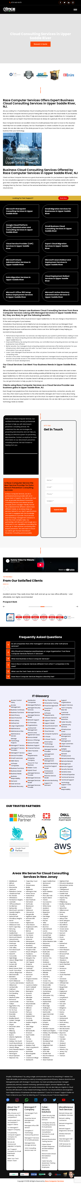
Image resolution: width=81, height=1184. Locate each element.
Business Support (33, 745)
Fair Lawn (63, 1004)
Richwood (12, 1000)
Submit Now (58, 510)
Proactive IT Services (48, 709)
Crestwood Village (32, 1058)
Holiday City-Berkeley (50, 1033)
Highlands (29, 889)
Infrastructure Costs (66, 730)
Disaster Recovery (17, 786)
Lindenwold (63, 927)
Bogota (45, 889)
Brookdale (46, 956)
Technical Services (67, 777)
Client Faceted (33, 751)
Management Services (49, 755)
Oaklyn (11, 1004)
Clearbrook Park (14, 894)
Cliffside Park (64, 983)
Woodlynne (13, 914)
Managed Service (34, 712)
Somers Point (47, 968)
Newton (45, 1027)
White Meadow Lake (50, 941)
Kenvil (11, 921)
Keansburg (46, 946)
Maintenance (15, 728)
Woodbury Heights (15, 918)
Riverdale (12, 1014)
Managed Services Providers (50, 750)
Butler (28, 1037)
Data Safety (15, 720)
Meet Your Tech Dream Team (13, 1160)
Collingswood (64, 889)
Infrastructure (49, 747)
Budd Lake (46, 952)
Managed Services (34, 778)
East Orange (64, 1031)
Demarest (29, 902)
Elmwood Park (64, 954)
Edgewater (46, 1049)
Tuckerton (12, 952)
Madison (62, 935)
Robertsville (47, 1020)
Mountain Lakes (14, 1027)
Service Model (32, 737)
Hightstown (30, 923)
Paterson (63, 1047)
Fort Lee (62, 1010)
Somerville (46, 1035)
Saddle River (13, 933)
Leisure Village (14, 1047)
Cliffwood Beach (15, 904)
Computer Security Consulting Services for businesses (48, 1125)
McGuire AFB (30, 918)
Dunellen (29, 1014)
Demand (14, 781)
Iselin (61, 941)
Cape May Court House (31, 882)
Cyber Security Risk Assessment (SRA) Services (48, 1118)
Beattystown (13, 1051)
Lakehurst (12, 889)
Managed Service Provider (34, 774)
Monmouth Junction (16, 910)
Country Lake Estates (16, 983)
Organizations (32, 725)
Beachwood (47, 1000)
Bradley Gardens (65, 904)
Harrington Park (31, 891)
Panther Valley (14, 991)
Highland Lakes (31, 916)
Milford (11, 883)
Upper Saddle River (49, 881)
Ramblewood (30, 943)
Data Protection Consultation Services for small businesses (48, 1133)
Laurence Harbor (31, 985)
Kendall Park (47, 935)
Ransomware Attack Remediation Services (49, 1156)
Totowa (45, 979)
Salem (28, 921)
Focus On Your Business (33, 764)
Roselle (62, 966)
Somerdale (30, 929)
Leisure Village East (15, 973)
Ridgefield (46, 993)
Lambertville (13, 987)
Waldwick (46, 962)
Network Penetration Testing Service (49, 1140)
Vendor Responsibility (65, 788)
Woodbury (46, 954)
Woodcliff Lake (31, 948)
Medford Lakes (14, 997)
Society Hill (13, 964)
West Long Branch (32, 1047)
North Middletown (15, 935)
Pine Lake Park (47, 896)
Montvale (46, 904)
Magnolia (12, 1033)
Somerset (63, 979)
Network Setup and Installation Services (66, 1114)
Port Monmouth (14, 950)
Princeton (63, 1000)
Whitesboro (13, 898)
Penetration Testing (51, 703)
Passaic (62, 1037)
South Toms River (15, 970)
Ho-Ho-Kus (13, 1010)
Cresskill (45, 914)
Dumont (62, 933)
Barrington (29, 991)
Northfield (29, 1051)
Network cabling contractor (64, 1119)
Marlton (45, 948)
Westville (12, 1016)
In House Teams (50, 739)
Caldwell (29, 1049)
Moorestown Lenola (66, 885)
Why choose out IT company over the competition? (14, 1115)
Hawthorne (63, 948)
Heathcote (29, 983)
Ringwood (46, 1039)
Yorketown (29, 981)
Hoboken (63, 1024)
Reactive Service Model (50, 777)
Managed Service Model (34, 716)
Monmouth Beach (15, 937)
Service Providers (17, 756)
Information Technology (48, 743)
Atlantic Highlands (15, 1037)
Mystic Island (47, 898)
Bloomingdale (30, 1054)
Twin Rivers (30, 1002)
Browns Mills (47, 985)
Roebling (12, 995)
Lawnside (12, 902)
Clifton (62, 1041)
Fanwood (29, 1041)
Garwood (12, 1039)
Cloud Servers (49, 731)
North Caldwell (31, 987)
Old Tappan (30, 962)
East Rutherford (48, 950)
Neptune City (13, 1058)
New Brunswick (65, 1029)
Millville (62, 989)
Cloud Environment (51, 726)
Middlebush (13, 881)
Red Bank (46, 1024)
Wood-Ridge (47, 937)
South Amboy (47, 933)
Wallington (46, 1008)
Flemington (13, 1054)
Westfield (63, 993)
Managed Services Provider (34, 786)
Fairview (62, 900)
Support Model (49, 723)
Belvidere (12, 977)
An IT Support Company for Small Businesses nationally (14, 1152)
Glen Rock (46, 1016)
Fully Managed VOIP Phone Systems (66, 1140)
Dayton (28, 1029)
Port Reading (13, 993)
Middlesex (46, 1058)
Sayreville (63, 1016)
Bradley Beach (14, 1018)
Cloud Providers (49, 728)
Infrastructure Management (66, 735)
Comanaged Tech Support (31, 1114)
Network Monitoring (51, 764)
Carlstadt (29, 968)
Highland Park (64, 881)
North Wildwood (14, 981)
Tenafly (62, 906)
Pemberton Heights (16, 900)
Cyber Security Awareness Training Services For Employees (48, 1164)
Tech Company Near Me (66, 709)
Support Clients (49, 720)
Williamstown (64, 910)
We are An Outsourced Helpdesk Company (14, 1144)
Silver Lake (12, 1022)
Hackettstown (47, 939)
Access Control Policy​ (16, 701)
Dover (62, 937)
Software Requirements (49, 714)
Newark (62, 1054)
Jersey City (63, 1051)
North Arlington (65, 921)
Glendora (29, 898)
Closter (45, 900)
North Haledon (48, 891)
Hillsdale (45, 973)
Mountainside (30, 1004)
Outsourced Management (32, 729)
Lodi (61, 977)
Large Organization (17, 726)
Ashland (45, 894)
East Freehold (30, 900)
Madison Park (30, 1045)
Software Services (50, 718)
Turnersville (13, 979)
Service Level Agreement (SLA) (34, 734)
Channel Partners (34, 748)
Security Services (67, 769)
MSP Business (65, 746)
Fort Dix (28, 1039)
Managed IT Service (17, 745)
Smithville (29, 1020)
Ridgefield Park (48, 1045)
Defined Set (15, 723)
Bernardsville (30, 1031)
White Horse (47, 906)
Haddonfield (47, 1002)
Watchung (29, 966)
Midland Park (30, 1016)
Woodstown (13, 1012)
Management (66, 764)
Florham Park (47, 1010)
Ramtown (29, 975)
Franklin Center (31, 956)
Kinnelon (46, 960)
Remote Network (67, 761)
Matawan (46, 910)
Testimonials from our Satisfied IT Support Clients (14, 1122)
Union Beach (30, 925)
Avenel (62, 946)
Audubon (46, 908)
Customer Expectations (65, 713)
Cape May (12, 962)
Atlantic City (64, 1049)
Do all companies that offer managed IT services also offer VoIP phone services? (39, 645)
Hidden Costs (32, 768)
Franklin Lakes (47, 989)
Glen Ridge (29, 1027)
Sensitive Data (66, 772)
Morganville (30, 914)
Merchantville (14, 975)
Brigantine (46, 912)
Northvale (29, 904)
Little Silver (29, 937)
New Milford (63, 925)
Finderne (29, 964)
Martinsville (46, 1012)
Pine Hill (45, 975)
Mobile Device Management (49, 760)
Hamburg (12, 931)
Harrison (62, 956)
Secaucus (63, 968)
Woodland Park (48, 1041)
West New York (65, 1027)
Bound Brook (47, 970)
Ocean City (47, 981)
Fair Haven (29, 935)
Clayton (45, 918)
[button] (31, 606)
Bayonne (63, 1033)
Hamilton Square (48, 1029)
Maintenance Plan (17, 731)
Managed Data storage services (30, 1144)
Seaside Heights (14, 912)
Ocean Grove (14, 923)
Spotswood (46, 883)
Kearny (62, 1012)
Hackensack (64, 1018)
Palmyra (29, 1012)
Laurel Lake (13, 946)
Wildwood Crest (14, 925)
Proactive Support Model (50, 767)
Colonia (62, 939)
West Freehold (48, 1060)
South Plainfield (65, 975)
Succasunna (47, 902)
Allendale (29, 997)
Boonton (46, 927)
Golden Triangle (14, 1020)
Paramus (63, 985)
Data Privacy (15, 715)
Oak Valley (12, 948)
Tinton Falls (63, 931)
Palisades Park (64, 962)
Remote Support (67, 766)
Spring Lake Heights (16, 1045)
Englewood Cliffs (31, 927)
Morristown (63, 952)
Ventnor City (47, 958)
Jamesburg (30, 960)
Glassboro (63, 960)
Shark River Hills (14, 941)
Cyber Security (66, 722)
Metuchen (63, 908)
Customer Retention (64, 718)
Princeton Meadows (66, 883)
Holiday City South (15, 1041)
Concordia (12, 956)
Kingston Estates (31, 979)
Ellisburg (12, 1031)
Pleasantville (64, 958)
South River (63, 923)
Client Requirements (32, 754)
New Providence (48, 1056)
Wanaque (46, 1018)
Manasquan (30, 941)
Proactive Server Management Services (30, 1120)
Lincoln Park (47, 964)
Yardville (29, 1000)
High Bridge (13, 958)
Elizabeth (63, 1045)
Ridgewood (63, 981)
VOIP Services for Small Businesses (65, 1145)
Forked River (30, 896)
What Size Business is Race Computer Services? (30, 659)
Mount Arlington (31, 952)
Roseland (29, 946)
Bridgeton (63, 1008)
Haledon (45, 885)
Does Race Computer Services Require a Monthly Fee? (32, 676)
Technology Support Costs (66, 784)
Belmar (28, 931)
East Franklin (30, 1035)
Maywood (46, 943)
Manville (45, 966)
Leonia (45, 931)
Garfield (62, 1002)
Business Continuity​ (17, 710)
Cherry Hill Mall (64, 896)
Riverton (12, 885)
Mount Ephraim (14, 1056)
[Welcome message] (71, 1174)
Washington (64, 916)
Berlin (28, 1024)
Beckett (28, 908)
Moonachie (13, 887)
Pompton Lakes (48, 983)
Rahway (62, 995)
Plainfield (63, 1020)
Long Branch (64, 997)
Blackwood (29, 906)
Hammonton (64, 891)
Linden (62, 1014)
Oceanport (30, 933)
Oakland (46, 1047)
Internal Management (66, 740)
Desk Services (15, 784)
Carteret (62, 973)
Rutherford (63, 943)
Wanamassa (30, 885)
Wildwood (29, 910)
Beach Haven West (15, 968)
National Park (13, 916)
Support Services (67, 705)
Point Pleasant (64, 950)
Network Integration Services (66, 1124)
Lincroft (28, 977)
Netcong (12, 929)
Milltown (29, 1008)
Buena (11, 1035)
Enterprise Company (31, 759)
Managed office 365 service (32, 1127)
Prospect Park (30, 950)
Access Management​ (15, 706)
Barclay (11, 1029)
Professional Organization (48, 772)
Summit (62, 970)
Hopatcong (63, 898)
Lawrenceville (13, 1002)
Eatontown (46, 1037)
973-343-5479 (16, 2)
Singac (11, 1024)
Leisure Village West (16, 960)
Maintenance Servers (15, 735)
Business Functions (17, 768)
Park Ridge (46, 916)
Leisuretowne (13, 939)
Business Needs (16, 774)
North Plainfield (65, 964)
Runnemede (47, 887)
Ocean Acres (64, 929)
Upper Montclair (48, 1014)
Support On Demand (48, 784)
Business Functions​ (17, 712)
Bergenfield (63, 987)
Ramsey (62, 912)
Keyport (28, 1010)
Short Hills (46, 1051)
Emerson (29, 1033)
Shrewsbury (13, 1008)
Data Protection (16, 718)
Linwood (29, 993)
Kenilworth (29, 1060)
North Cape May (14, 927)
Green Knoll (30, 989)
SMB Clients (15, 761)
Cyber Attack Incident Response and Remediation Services (48, 1147)
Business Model (16, 771)
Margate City (30, 958)
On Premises (32, 723)
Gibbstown (13, 985)
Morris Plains (30, 970)
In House (47, 737)
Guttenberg (47, 991)
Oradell (28, 1056)
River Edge (46, 1006)
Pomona (29, 1018)
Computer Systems (51, 734)
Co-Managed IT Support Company (14, 1129)
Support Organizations (66, 701)
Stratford (29, 1006)
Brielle (28, 887)
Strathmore (30, 1043)
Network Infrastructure (66, 755)
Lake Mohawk (47, 929)
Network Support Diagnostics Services (66, 1130)
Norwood (29, 939)
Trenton (62, 1056)
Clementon (30, 912)
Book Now (63, 198)
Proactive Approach (51, 706)
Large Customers (67, 744)
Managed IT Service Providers (17, 749)
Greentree (46, 997)
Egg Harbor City (14, 1006)
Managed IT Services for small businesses (32, 1139)
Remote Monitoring (51, 780)
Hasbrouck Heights (49, 1031)
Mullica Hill (12, 966)
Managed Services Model (34, 781)
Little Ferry (46, 977)
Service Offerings (34, 740)
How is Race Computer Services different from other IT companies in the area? (40, 665)
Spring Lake (13, 908)
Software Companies (15, 765)
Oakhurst (12, 989)
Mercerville (46, 1043)
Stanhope (12, 943)
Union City (63, 1035)
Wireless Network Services (65, 1135)
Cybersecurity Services (66, 726)
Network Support (33, 720)
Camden (63, 1039)
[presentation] (4, 607)
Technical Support (67, 780)
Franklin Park (64, 894)
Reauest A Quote (40, 44)
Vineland (62, 1043)
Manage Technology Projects (15, 741)
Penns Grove (30, 894)
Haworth (12, 954)
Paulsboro (29, 954)
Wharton (29, 973)
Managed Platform (34, 705)
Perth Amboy (64, 1022)
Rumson (29, 995)
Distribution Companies (32, 701)
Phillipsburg (63, 902)
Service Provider (33, 743)
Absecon (46, 925)
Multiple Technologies (66, 750)
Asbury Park (63, 918)
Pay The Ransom (50, 700)
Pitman (45, 921)
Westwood (46, 987)
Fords (61, 914)
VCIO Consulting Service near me (30, 1149)
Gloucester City (48, 995)
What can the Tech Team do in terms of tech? (29, 671)
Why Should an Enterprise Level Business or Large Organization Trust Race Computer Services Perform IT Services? (40, 652)
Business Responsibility (15, 777)
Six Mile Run (13, 906)
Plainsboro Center (15, 891)
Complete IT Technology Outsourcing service (32, 1133)
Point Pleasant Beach (16, 1049)
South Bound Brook (15, 1043)
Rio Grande (13, 896)
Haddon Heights (31, 1022)
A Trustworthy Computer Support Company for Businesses (14, 1136)
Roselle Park (47, 1054)
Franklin (62, 1006)
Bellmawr (46, 1004)
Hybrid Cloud (32, 770)
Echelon (45, 1022)
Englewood (63, 991)
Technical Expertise (68, 775)
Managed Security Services (34, 709)
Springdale (63, 887)
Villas (44, 923)
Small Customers (17, 758)
